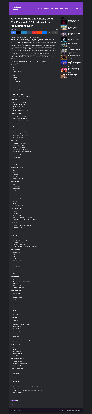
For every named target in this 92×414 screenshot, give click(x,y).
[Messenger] (44, 32)
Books (61, 8)
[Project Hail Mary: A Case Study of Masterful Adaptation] (64, 45)
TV (41, 8)
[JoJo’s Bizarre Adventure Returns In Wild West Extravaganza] (64, 27)
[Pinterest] (34, 32)
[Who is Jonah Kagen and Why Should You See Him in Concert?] (64, 33)
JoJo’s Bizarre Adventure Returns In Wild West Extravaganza (73, 27)
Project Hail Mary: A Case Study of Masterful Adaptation (73, 45)
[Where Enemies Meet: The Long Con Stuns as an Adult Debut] (64, 70)
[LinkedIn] (24, 32)
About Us (76, 8)
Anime (71, 8)
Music (52, 8)
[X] (18, 32)
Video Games (46, 8)
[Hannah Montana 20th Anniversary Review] (64, 76)
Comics (56, 8)
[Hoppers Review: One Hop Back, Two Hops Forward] (64, 57)
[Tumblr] (29, 32)
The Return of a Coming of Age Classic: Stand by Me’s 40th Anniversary (74, 51)
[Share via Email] (49, 32)
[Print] (55, 32)
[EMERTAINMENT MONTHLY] (16, 8)
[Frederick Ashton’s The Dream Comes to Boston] (64, 39)
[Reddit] (39, 32)
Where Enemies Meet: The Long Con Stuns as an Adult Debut (74, 70)
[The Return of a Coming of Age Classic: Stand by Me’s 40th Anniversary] (64, 51)
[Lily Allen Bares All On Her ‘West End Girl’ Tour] (64, 22)
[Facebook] (13, 32)
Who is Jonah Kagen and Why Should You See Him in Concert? (74, 33)
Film (38, 8)
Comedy (66, 8)
